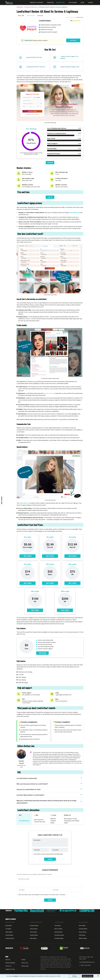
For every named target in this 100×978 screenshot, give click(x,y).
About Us (7, 959)
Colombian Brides (58, 938)
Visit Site (73, 40)
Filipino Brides (8, 932)
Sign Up (50, 197)
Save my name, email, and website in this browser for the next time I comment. (42, 894)
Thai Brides (8, 928)
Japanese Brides (9, 938)
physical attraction (49, 393)
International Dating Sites (30, 7)
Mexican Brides (58, 928)
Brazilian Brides (58, 932)
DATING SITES (60, 2)
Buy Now (27, 556)
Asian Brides (8, 925)
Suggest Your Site (10, 969)
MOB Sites (50, 2)
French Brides (33, 932)
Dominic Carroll (31, 15)
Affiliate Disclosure (79, 17)
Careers (23, 959)
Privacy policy (25, 966)
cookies (16, 976)
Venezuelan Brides (59, 935)
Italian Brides (33, 938)
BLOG (82, 2)
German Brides (33, 928)
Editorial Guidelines (10, 962)
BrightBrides (20, 7)
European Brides (34, 925)
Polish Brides (82, 935)
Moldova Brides (83, 938)
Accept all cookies (87, 976)
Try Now (42, 653)
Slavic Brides (82, 925)
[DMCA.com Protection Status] (85, 948)
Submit (50, 859)
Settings (74, 976)
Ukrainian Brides (83, 928)
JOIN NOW (50, 162)
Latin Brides (57, 925)
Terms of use (24, 962)
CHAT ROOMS (73, 2)
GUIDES (90, 2)
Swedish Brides (34, 935)
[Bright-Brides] (9, 2)
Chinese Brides (9, 935)
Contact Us (8, 966)
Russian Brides (82, 932)
